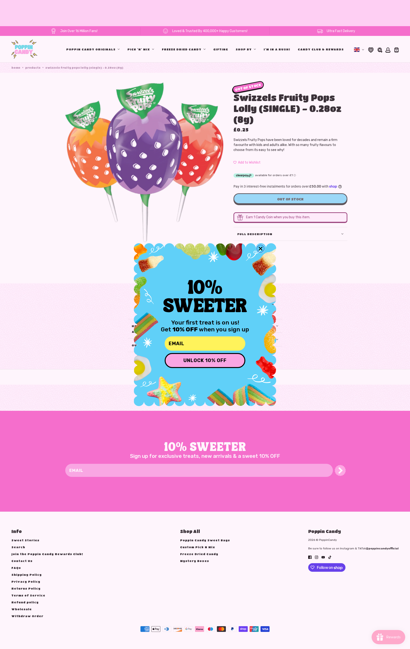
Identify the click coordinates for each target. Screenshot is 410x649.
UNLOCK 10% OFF (205, 360)
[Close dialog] (260, 248)
